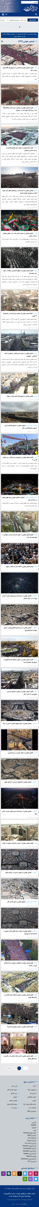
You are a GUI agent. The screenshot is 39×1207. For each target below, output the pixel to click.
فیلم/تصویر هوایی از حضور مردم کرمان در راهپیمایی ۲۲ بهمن (20, 314)
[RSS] (2, 41)
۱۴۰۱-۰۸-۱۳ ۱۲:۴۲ (31, 698)
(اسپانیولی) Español (29, 1146)
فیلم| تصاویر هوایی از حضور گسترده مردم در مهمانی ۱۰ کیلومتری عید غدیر (19, 536)
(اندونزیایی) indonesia (28, 1159)
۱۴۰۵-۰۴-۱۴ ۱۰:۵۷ (31, 208)
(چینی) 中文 (31, 1161)
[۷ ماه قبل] (19, 340)
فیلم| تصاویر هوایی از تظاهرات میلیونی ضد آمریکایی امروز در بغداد (20, 964)
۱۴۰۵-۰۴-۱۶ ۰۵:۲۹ (31, 165)
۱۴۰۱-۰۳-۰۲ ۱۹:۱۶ (31, 847)
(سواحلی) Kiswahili (29, 1151)
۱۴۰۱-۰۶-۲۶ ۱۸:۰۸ (31, 727)
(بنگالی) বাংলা (32, 1138)
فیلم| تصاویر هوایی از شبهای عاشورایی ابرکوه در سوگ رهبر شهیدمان (20, 272)
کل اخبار (14, 1086)
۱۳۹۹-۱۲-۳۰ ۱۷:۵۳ (31, 905)
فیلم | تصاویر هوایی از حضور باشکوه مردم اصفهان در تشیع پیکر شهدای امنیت (20, 661)
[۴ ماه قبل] (19, 220)
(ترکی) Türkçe (31, 1140)
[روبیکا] (3, 1173)
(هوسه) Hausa (31, 1156)
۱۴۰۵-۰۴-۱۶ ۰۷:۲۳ (31, 122)
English (33, 1125)
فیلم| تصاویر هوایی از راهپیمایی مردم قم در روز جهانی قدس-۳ (20, 458)
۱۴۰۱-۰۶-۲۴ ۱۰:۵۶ (31, 756)
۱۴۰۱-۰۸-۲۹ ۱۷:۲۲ (31, 666)
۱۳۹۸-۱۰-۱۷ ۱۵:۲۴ (31, 1030)
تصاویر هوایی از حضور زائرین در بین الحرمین (22, 753)
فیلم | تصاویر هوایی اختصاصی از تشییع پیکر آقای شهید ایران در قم (20, 69)
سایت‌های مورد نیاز (29, 1104)
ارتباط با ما (32, 1108)
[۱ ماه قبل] (19, 54)
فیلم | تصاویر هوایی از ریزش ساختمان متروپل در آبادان (19, 843)
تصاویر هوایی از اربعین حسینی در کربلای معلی (21, 872)
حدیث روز (33, 20)
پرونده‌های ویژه (12, 1104)
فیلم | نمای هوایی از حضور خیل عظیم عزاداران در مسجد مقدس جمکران (21, 149)
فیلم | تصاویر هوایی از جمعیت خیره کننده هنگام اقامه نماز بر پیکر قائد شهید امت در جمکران (20, 109)
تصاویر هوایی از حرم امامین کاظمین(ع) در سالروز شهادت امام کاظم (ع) (20, 629)
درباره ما (14, 1108)
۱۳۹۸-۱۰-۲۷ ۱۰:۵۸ (31, 1001)
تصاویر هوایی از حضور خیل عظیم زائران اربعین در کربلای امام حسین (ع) (20, 932)
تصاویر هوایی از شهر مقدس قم (22, 902)
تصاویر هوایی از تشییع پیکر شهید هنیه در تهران (22, 396)
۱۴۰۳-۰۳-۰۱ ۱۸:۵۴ (31, 432)
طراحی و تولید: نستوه (17, 1204)
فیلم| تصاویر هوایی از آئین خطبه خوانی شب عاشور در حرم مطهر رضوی (20, 1057)
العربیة (34, 1127)
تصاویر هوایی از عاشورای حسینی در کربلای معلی (20, 782)
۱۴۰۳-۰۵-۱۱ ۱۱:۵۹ (31, 400)
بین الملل (14, 1093)
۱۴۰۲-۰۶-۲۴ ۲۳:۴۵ (30, 509)
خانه (34, 1086)
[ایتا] (14, 1173)
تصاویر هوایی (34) (26, 41)
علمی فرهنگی (32, 1097)
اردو (35, 1130)
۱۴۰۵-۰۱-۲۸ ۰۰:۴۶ (31, 245)
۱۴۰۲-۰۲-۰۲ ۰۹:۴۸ (31, 570)
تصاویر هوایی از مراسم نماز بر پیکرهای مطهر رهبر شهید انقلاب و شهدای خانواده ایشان (19, 192)
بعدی (9, 1068)
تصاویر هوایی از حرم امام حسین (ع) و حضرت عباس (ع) (19, 812)
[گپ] (30, 1179)
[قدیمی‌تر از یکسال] (19, 383)
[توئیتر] (19, 1173)
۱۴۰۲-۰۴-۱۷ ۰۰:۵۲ (31, 541)
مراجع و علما (32, 1090)
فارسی (34, 1122)
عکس (34, 1100)
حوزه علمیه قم (12, 1090)
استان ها (33, 1093)
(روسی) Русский (30, 1143)
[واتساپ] (25, 1179)
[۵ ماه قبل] (19, 257)
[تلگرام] (25, 1173)
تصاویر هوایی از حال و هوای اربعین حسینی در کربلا (20, 723)
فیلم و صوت (13, 1100)
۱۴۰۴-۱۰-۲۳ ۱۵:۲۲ (31, 370)
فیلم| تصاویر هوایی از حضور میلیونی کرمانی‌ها (22, 1027)
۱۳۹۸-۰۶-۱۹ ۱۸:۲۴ (31, 1062)
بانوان (15, 1097)
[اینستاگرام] (36, 1173)
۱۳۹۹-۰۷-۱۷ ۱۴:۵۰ (31, 937)
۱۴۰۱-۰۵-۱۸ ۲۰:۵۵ (31, 786)
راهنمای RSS (31, 1111)
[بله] (9, 1173)
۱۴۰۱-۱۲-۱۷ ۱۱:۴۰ (31, 602)
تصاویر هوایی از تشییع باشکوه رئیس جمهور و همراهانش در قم (21, 426)
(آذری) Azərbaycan (29, 1148)
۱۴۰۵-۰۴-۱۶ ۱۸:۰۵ (31, 82)
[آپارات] (30, 1173)
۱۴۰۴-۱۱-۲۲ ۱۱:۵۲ (31, 328)
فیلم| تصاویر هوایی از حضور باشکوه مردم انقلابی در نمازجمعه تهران (20, 996)
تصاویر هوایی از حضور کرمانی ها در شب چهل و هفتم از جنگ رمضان (20, 234)
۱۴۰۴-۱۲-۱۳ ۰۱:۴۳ (31, 288)
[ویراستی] (36, 1179)
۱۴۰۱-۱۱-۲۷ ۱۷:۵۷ (31, 634)
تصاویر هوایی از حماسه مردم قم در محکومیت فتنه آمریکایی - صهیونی (20, 354)
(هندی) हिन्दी (32, 1135)
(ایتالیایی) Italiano (29, 1153)
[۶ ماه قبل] (19, 300)
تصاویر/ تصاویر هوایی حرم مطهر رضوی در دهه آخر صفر (19, 498)
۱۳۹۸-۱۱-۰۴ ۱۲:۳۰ (31, 969)
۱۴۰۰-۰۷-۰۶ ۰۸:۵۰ (31, 876)
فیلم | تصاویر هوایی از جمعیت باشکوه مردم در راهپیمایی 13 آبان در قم (22, 693)
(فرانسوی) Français (29, 1133)
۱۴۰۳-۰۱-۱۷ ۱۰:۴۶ (31, 472)
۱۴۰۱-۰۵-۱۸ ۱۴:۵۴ (31, 817)
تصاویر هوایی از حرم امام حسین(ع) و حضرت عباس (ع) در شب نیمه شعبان (19, 597)
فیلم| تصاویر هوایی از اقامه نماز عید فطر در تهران (21, 567)
